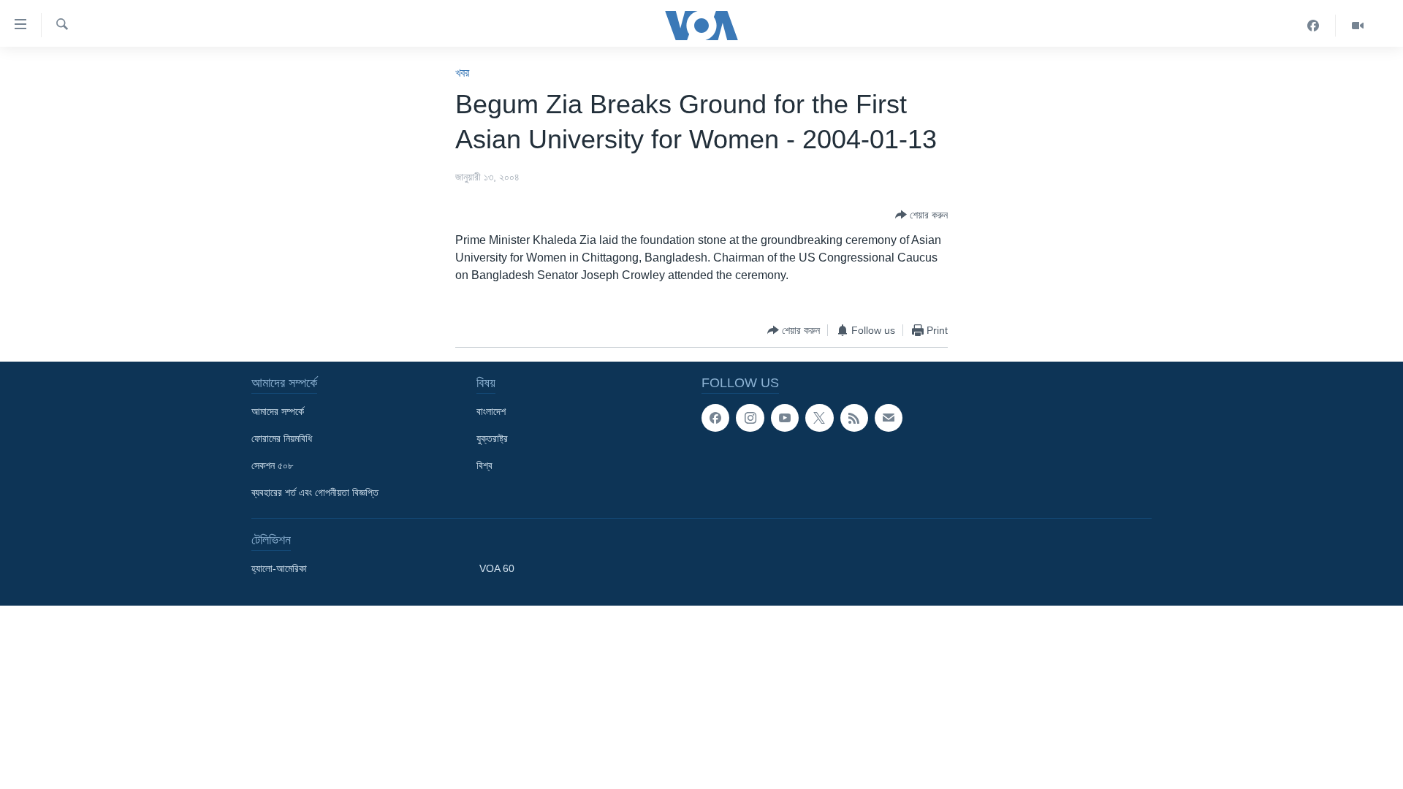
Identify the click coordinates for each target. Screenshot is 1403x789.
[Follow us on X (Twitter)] (819, 418)
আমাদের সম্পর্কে (277, 411)
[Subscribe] (888, 418)
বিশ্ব (484, 465)
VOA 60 (496, 568)
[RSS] (854, 418)
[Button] (921, 215)
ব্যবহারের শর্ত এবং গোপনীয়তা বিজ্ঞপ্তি (315, 492)
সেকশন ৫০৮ (272, 465)
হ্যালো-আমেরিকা (279, 568)
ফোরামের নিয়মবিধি (281, 438)
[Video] (1358, 26)
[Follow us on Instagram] (750, 418)
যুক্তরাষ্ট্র (492, 438)
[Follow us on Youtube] (785, 418)
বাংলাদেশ (491, 411)
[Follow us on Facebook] (715, 418)
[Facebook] (1313, 26)
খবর (462, 72)
